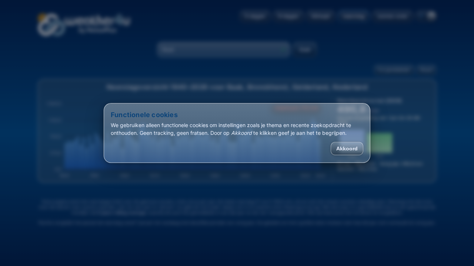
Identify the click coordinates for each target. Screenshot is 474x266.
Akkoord (347, 148)
